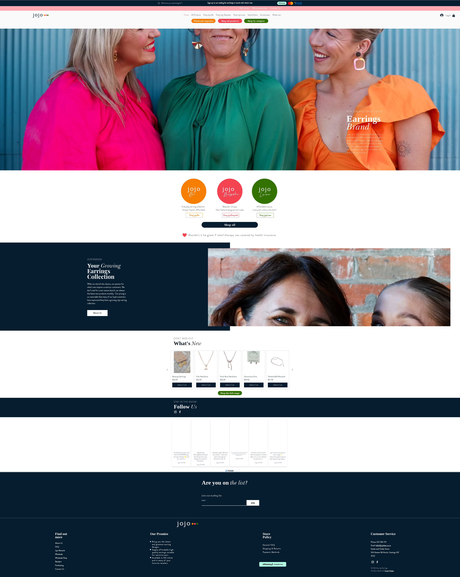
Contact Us (59, 569)
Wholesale (59, 554)
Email (203, 500)
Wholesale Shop (61, 558)
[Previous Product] (167, 369)
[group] (230, 369)
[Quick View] (182, 362)
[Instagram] (175, 412)
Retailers (58, 561)
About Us (59, 543)
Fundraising (59, 565)
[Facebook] (180, 412)
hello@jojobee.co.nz (383, 545)
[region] (194, 191)
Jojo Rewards (60, 550)
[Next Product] (292, 369)
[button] (453, 15)
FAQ (57, 546)
